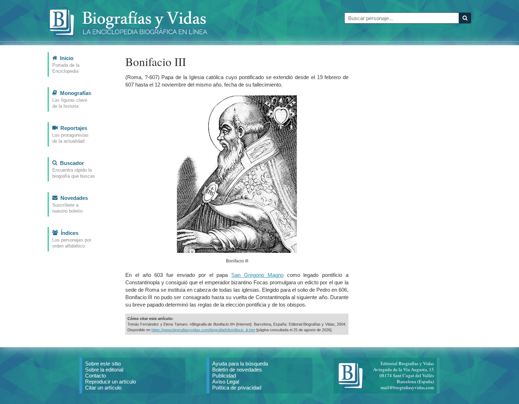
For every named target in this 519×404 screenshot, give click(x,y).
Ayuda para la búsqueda (240, 364)
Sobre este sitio (103, 364)
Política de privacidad (236, 388)
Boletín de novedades (237, 370)
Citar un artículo (103, 388)
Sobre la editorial (104, 370)
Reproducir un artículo (110, 382)
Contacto (95, 376)
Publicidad (224, 376)
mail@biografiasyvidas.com (407, 387)
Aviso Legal (225, 382)
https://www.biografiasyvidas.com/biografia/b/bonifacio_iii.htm (203, 330)
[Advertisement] (418, 158)
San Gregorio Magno (257, 275)
